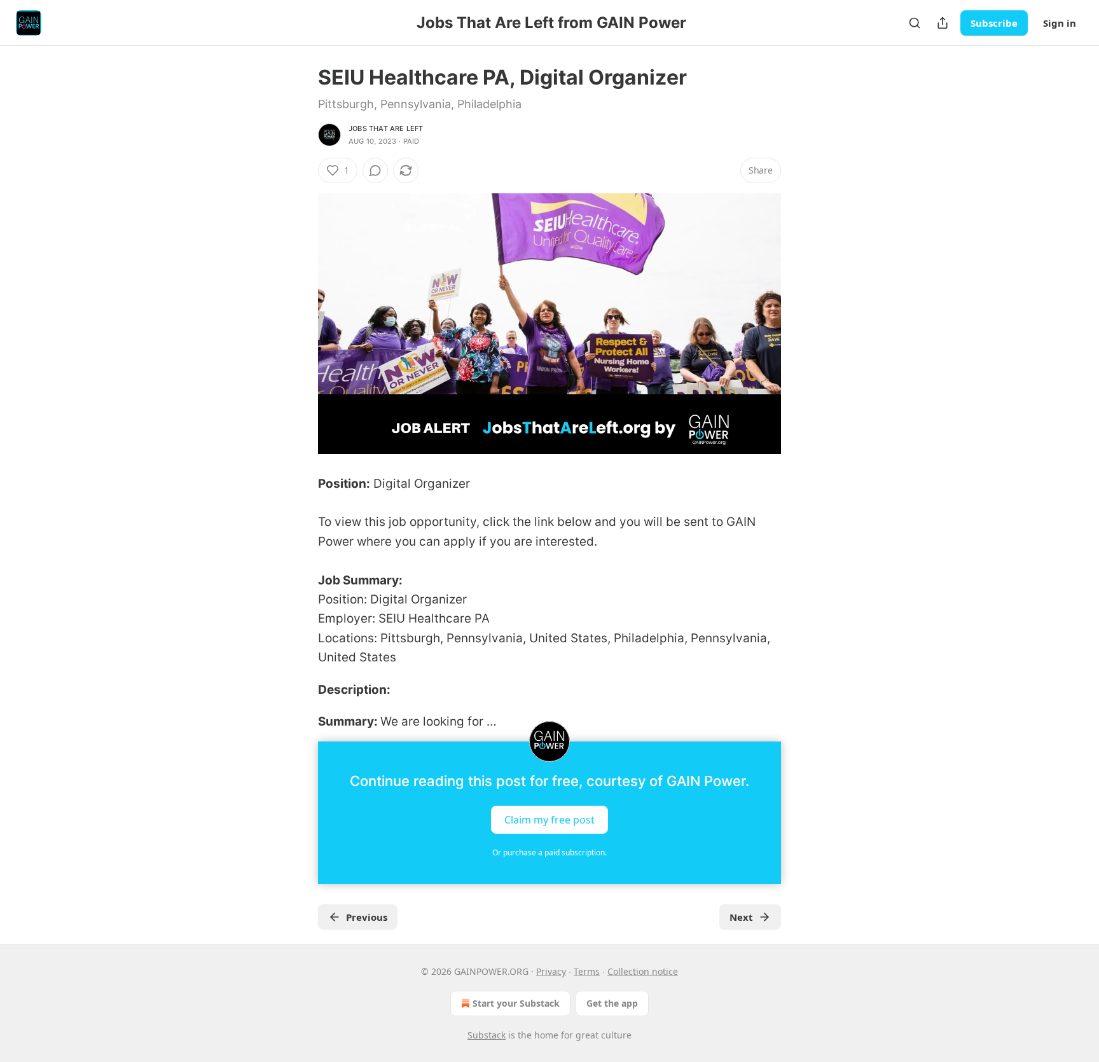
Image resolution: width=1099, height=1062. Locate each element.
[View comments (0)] (375, 170)
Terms (587, 971)
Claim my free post (549, 820)
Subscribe (994, 23)
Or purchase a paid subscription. (549, 852)
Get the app (612, 1003)
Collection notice (642, 971)
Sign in (1059, 23)
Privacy (551, 971)
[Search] (914, 23)
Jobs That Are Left (386, 128)
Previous (366, 917)
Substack (486, 1035)
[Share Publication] (942, 23)
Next (741, 917)
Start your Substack (516, 1003)
